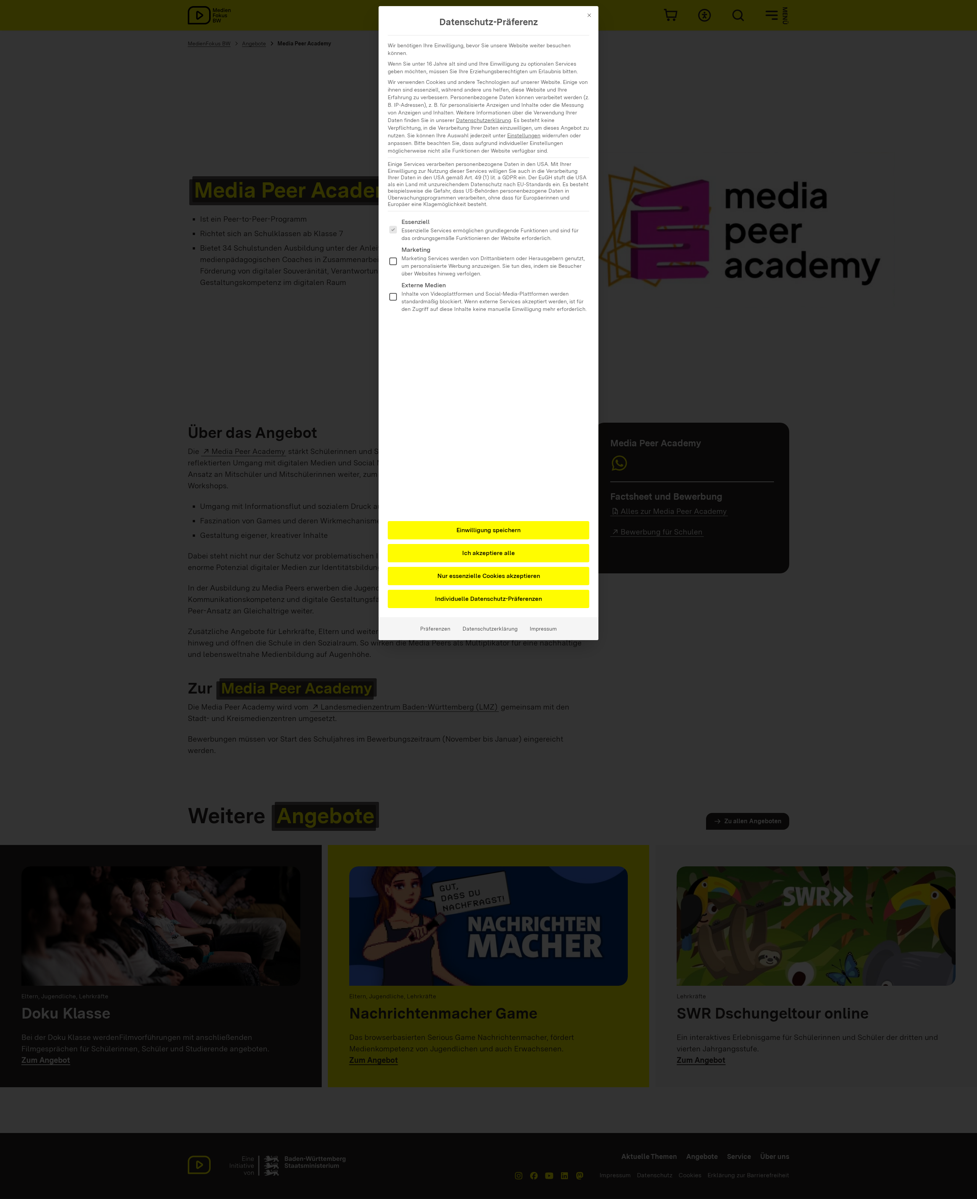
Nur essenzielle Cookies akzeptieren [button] (488, 575)
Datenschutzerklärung (483, 120)
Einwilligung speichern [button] (488, 530)
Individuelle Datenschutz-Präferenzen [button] (488, 598)
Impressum (543, 629)
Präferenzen (435, 629)
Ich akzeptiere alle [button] (488, 553)
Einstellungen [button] (523, 135)
